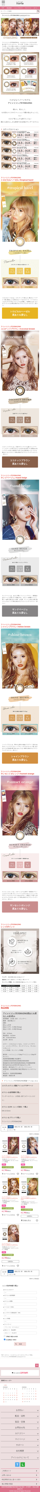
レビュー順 (12, 1130)
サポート (20, 1445)
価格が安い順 (18, 1127)
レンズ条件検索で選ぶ (10, 1286)
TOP (2, 1355)
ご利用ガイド (6, 1471)
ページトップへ (37, 1365)
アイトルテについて (20, 1457)
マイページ (20, 1439)
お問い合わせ (6, 1475)
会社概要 (20, 1451)
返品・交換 (20, 1422)
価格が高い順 (28, 1127)
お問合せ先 (20, 1427)
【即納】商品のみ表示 (11, 1336)
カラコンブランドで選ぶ (27, 1355)
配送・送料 (20, 1416)
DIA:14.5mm (6, 1111)
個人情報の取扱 (7, 1484)
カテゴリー (20, 1433)
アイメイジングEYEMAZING (12, 1121)
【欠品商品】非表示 (10, 1339)
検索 (38, 11)
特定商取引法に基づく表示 (11, 1479)
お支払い (20, 1410)
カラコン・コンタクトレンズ (12, 1355)
